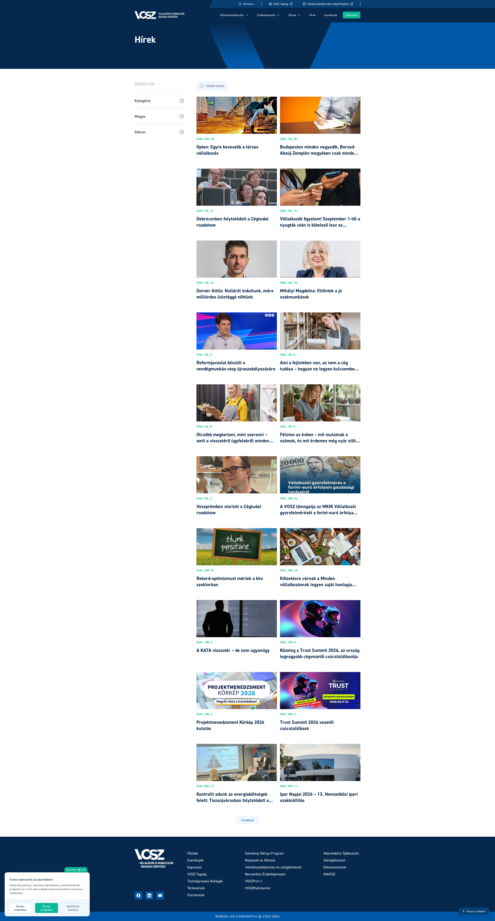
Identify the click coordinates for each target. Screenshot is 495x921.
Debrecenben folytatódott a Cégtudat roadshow (232, 222)
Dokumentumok (334, 867)
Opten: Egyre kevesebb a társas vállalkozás (227, 150)
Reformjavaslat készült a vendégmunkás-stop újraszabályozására (235, 366)
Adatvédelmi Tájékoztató (341, 853)
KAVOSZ (329, 874)
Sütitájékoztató (334, 860)
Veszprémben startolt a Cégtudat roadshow (228, 509)
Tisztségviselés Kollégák (205, 881)
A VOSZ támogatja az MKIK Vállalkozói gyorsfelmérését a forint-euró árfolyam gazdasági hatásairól (318, 512)
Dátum (140, 132)
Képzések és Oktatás (260, 860)
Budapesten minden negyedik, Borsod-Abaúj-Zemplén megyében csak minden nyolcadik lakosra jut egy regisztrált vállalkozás (318, 156)
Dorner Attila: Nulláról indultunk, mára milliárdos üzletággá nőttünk (234, 294)
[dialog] (47, 894)
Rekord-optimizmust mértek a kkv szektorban (229, 581)
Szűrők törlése (215, 86)
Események (330, 15)
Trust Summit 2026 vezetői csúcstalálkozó (307, 725)
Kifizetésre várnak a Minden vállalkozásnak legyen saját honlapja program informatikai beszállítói (316, 584)
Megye (140, 116)
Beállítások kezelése (73, 908)
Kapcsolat (351, 15)
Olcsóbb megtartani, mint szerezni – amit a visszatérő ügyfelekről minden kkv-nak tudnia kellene (232, 441)
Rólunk (292, 15)
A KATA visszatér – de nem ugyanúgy (233, 650)
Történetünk (196, 888)
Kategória (143, 100)
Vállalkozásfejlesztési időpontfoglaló (328, 3)
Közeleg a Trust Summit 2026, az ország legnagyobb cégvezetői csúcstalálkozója (319, 653)
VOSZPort (252, 881)
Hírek (312, 15)
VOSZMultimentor (258, 888)
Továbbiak (247, 820)
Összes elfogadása (46, 908)
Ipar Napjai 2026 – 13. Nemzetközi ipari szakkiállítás (319, 797)
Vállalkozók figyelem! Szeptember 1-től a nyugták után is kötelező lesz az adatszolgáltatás (320, 225)
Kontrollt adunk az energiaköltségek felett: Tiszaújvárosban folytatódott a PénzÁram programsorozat (232, 800)
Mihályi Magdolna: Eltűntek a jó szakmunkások (311, 294)
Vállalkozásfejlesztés (232, 15)
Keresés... (249, 3)
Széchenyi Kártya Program (264, 853)
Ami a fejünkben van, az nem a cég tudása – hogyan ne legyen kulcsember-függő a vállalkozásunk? (319, 369)
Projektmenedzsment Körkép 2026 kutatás (230, 725)
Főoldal (192, 853)
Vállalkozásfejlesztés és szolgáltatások (273, 867)
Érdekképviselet (266, 15)
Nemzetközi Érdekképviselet (265, 874)
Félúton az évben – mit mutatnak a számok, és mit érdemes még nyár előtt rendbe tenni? (318, 441)
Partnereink (196, 895)
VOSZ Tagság (280, 3)
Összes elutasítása (20, 908)
